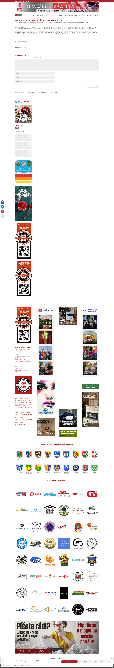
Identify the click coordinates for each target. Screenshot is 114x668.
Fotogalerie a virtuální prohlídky (22, 352)
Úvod (32, 15)
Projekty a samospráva (71, 22)
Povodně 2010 (18, 359)
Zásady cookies (5, 665)
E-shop (97, 15)
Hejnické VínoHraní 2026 (26, 400)
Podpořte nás (83, 1)
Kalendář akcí (40, 15)
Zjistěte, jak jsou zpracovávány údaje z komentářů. (48, 92)
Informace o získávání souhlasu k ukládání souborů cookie (18, 665)
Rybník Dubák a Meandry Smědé (22, 365)
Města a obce (50, 15)
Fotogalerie (82, 15)
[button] (111, 658)
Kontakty (97, 1)
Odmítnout (86, 661)
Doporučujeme (60, 22)
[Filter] (16, 128)
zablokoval (90, 386)
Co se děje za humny (53, 22)
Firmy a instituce (62, 15)
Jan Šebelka (19, 22)
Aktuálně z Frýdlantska (43, 22)
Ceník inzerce (91, 1)
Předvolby (103, 661)
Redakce (89, 15)
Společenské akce (79, 22)
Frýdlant (16, 368)
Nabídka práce (72, 15)
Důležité (64, 22)
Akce (78, 1)
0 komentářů (86, 22)
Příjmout (69, 661)
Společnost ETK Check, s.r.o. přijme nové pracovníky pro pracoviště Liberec (23, 416)
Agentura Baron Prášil (34, 22)
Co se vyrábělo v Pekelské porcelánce (23, 370)
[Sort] (18, 128)
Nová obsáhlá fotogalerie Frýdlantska (23, 356)
